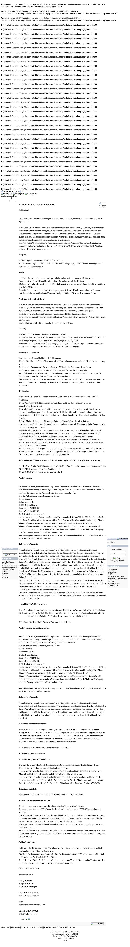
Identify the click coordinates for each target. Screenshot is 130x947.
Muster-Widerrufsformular (47, 622)
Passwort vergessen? (117, 560)
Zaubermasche (72, 936)
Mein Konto (6, 198)
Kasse (24, 198)
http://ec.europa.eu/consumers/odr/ (86, 466)
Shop (13, 200)
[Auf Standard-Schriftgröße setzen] (19, 194)
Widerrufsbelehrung (116, 576)
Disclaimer (112, 572)
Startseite (5, 200)
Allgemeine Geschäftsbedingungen (31, 200)
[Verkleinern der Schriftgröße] (31, 194)
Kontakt (111, 581)
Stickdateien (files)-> (9, 568)
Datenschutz (113, 585)
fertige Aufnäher (7, 566)
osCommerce (69, 938)
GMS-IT (75, 934)
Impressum (112, 570)
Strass (4, 577)
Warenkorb (16, 198)
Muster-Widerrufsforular (117, 579)
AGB (110, 574)
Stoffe (4, 575)
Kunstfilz (5, 573)
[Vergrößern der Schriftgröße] (7, 194)
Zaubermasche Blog (9, 196)
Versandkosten (114, 583)
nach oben (23, 919)
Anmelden (117, 562)
